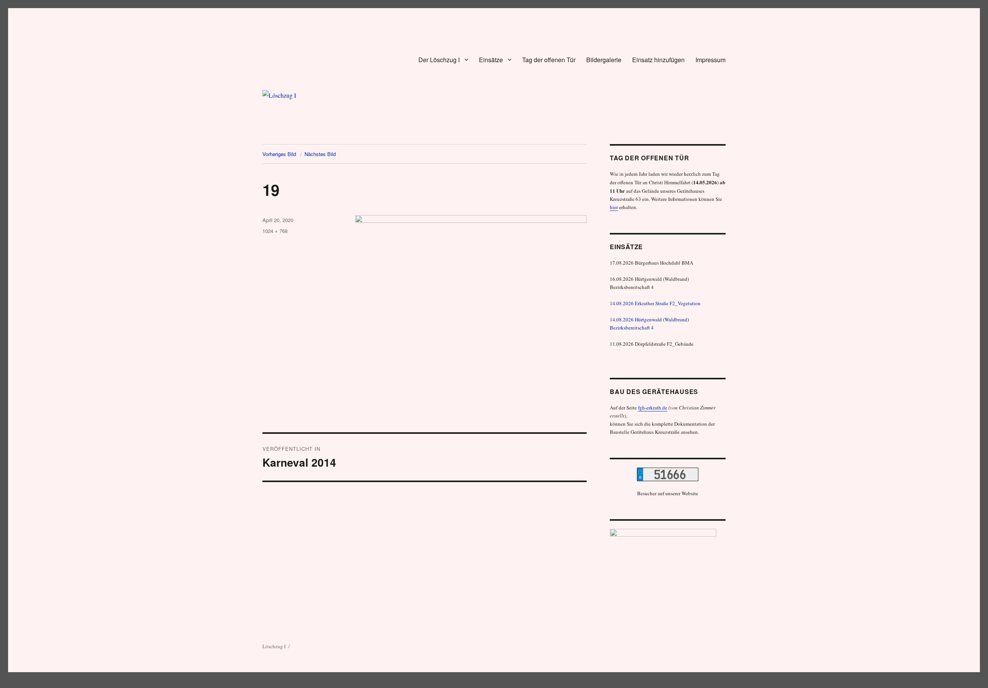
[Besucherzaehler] (668, 474)
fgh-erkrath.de (652, 407)
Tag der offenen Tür (548, 59)
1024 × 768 (275, 230)
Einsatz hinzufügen (658, 59)
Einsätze (491, 59)
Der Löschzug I (439, 59)
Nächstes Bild (320, 154)
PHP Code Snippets (466, 684)
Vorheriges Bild (279, 154)
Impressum (710, 59)
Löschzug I (274, 646)
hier (614, 207)
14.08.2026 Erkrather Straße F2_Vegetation (655, 303)
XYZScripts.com (524, 684)
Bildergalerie (603, 59)
